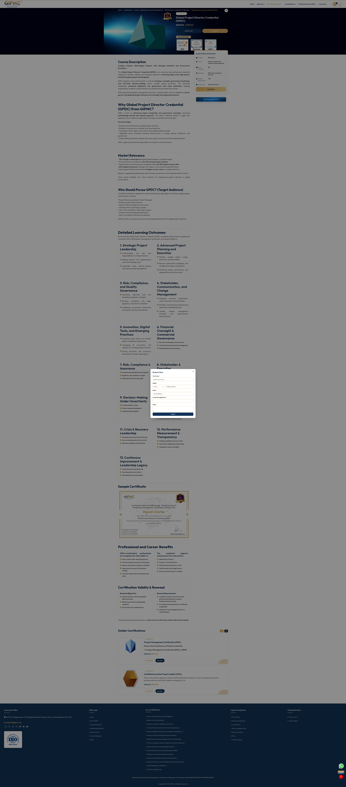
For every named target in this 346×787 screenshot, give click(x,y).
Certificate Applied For (160, 397)
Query (155, 404)
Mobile (155, 383)
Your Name (156, 376)
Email (155, 390)
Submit (173, 414)
